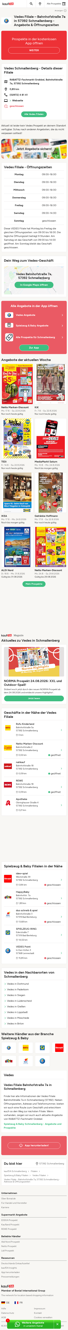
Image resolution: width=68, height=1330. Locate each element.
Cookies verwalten (43, 1317)
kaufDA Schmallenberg (15, 1171)
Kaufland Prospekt (10, 1224)
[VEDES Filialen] (8, 1047)
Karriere (5, 1207)
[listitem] (17, 390)
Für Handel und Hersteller (14, 1203)
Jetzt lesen (34, 698)
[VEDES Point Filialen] (42, 1061)
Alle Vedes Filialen (34, 114)
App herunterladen (10, 1272)
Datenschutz (7, 1313)
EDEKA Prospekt (9, 1220)
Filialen (34, 1171)
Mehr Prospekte (34, 584)
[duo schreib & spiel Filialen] (25, 1061)
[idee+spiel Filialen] (59, 1047)
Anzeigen (59, 10)
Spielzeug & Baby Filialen (16, 1175)
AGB (3, 1317)
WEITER (34, 50)
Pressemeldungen (10, 1276)
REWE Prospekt (9, 1229)
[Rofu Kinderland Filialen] (25, 1047)
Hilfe (3, 1308)
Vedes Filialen (39, 1175)
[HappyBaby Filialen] (8, 1061)
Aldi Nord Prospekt (10, 1242)
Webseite (17, 100)
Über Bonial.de (8, 1198)
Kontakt (38, 1313)
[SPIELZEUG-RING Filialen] (42, 1047)
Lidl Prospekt (7, 1250)
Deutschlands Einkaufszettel (15, 1263)
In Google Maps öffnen (34, 284)
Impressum (39, 1308)
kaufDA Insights (9, 1268)
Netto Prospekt (8, 1246)
